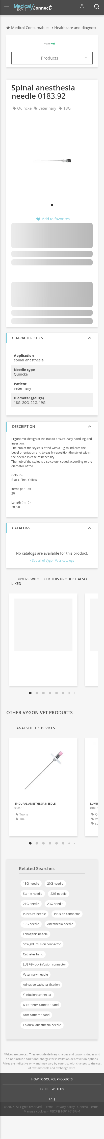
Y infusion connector (37, 995)
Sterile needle (32, 894)
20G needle (55, 883)
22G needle (58, 894)
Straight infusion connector (42, 944)
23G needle (55, 904)
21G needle (31, 904)
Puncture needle (34, 914)
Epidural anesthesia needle (42, 1025)
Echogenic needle (35, 934)
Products (49, 58)
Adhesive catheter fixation (41, 984)
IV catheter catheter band (41, 1005)
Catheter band (33, 954)
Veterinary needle (35, 974)
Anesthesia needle (60, 924)
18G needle (31, 883)
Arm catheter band (36, 1015)
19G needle (31, 924)
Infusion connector (67, 914)
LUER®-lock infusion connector (44, 964)
